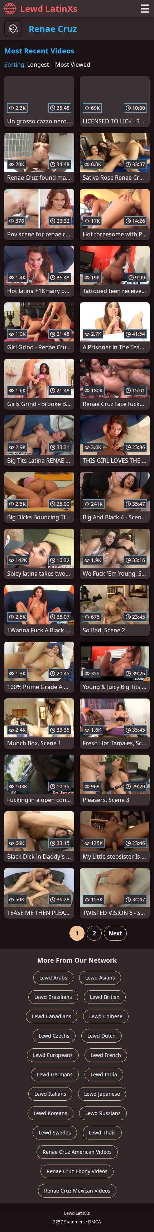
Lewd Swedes (55, 1132)
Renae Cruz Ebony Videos (77, 1171)
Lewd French (106, 1055)
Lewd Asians (100, 977)
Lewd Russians (103, 1113)
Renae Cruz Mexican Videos (77, 1190)
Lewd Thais (102, 1132)
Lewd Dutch (101, 1035)
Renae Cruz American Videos (77, 1151)
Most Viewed (72, 65)
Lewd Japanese (102, 1093)
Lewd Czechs (54, 1035)
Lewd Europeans (53, 1055)
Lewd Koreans (50, 1113)
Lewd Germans (55, 1074)
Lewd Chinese (105, 1016)
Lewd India (104, 1074)
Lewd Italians (50, 1093)
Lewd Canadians (51, 1016)
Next (115, 933)
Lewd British (105, 996)
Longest (38, 65)
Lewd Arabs (53, 977)
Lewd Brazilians (53, 996)
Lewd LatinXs (48, 8)
